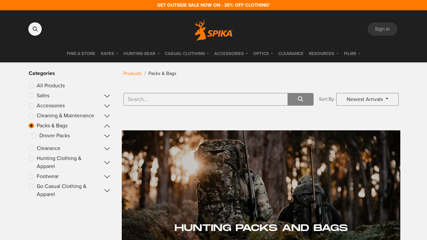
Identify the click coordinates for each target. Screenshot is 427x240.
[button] (35, 29)
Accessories (51, 105)
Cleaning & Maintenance (65, 115)
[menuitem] (81, 54)
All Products (51, 85)
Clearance (48, 148)
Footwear (48, 176)
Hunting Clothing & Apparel (59, 162)
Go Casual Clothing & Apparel (61, 190)
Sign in (382, 29)
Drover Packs (54, 135)
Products (132, 73)
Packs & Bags (52, 125)
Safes (43, 95)
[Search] (301, 99)
